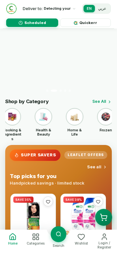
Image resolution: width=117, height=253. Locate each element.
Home (13, 243)
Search (58, 246)
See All (99, 101)
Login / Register (104, 245)
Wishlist (81, 243)
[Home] (11, 9)
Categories (36, 243)
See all (94, 166)
